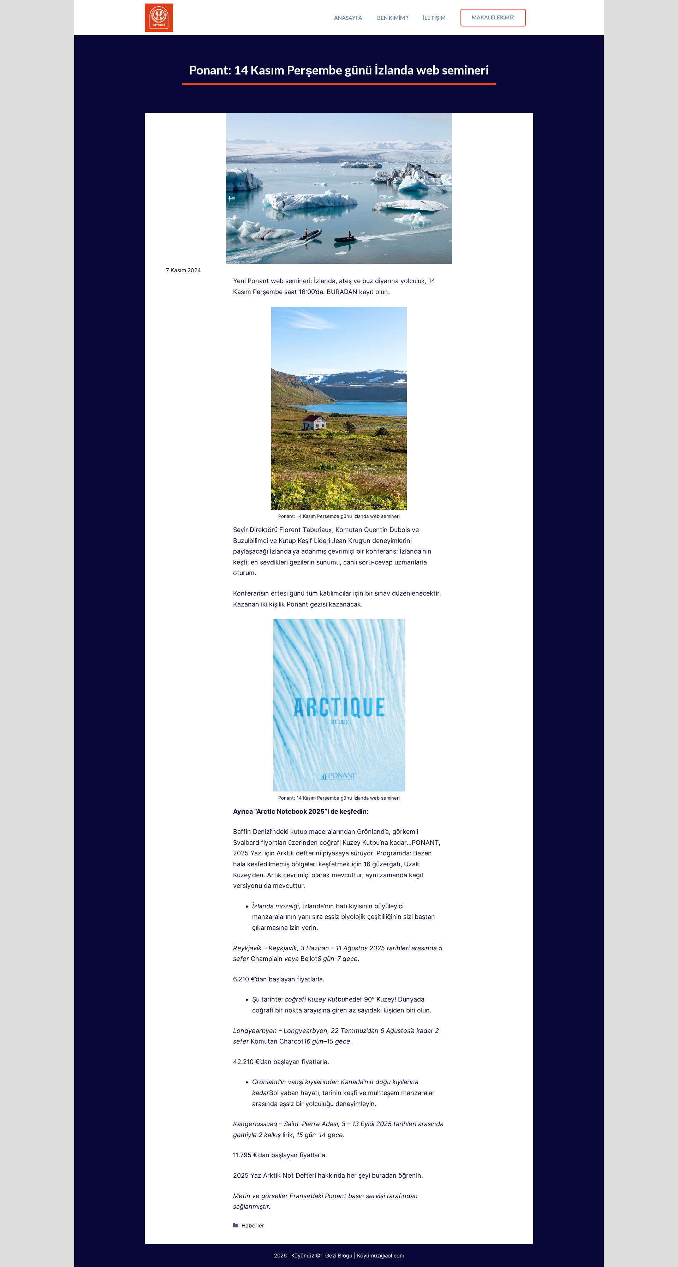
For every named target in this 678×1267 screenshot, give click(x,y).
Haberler (253, 1225)
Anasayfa (348, 17)
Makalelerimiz (493, 17)
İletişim (434, 17)
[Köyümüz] (159, 17)
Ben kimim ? (392, 17)
